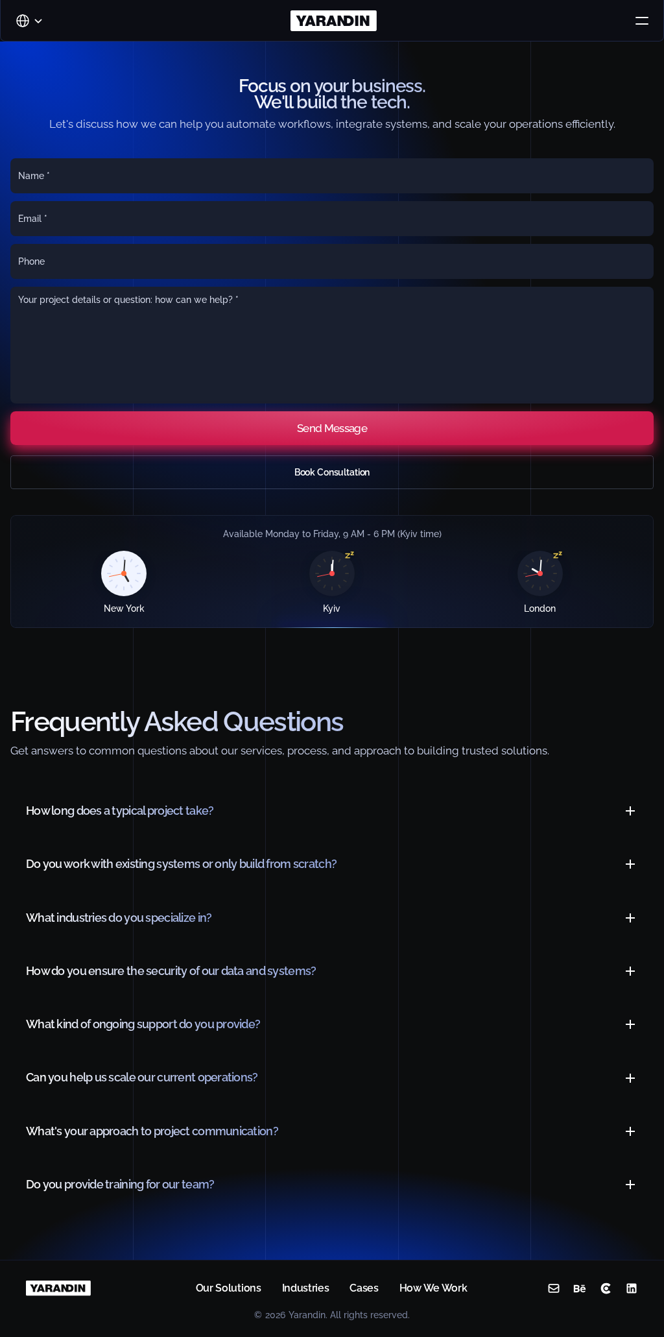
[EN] (27, 20)
